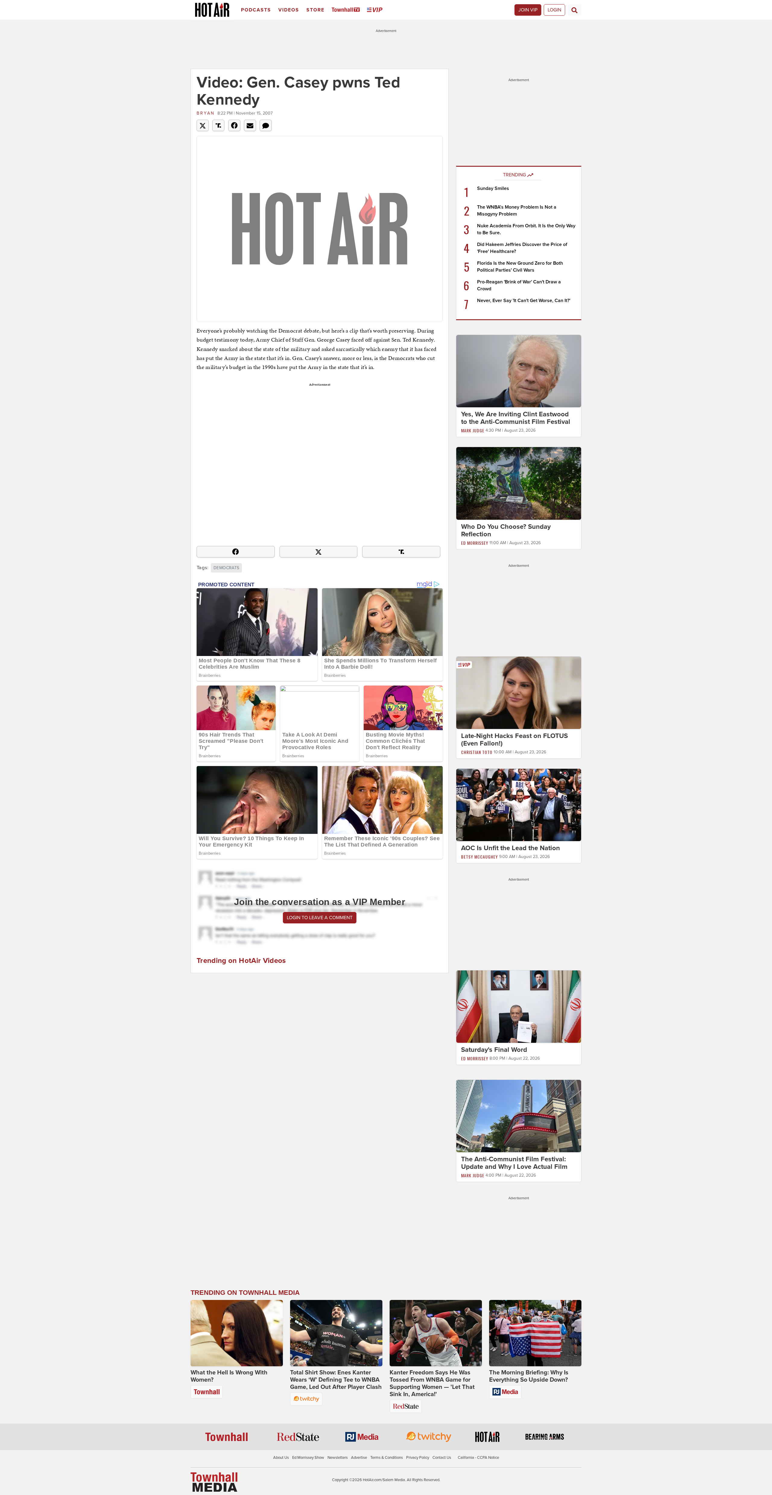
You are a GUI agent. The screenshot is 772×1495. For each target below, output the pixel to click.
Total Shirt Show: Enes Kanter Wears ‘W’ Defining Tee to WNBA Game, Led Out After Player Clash (336, 1380)
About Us (281, 1457)
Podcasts (256, 10)
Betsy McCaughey (479, 856)
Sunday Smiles (493, 188)
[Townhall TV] (347, 10)
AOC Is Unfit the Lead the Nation (510, 848)
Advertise (359, 1457)
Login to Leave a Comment (320, 918)
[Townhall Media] (214, 1481)
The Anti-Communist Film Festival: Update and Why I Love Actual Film (514, 1163)
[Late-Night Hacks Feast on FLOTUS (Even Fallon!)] (518, 692)
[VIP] (376, 10)
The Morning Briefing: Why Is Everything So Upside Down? (528, 1376)
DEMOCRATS (226, 567)
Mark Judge (472, 430)
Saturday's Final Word (494, 1050)
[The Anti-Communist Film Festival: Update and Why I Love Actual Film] (518, 1116)
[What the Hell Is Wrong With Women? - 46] (237, 1333)
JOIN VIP (527, 10)
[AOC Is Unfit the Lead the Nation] (518, 805)
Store (315, 10)
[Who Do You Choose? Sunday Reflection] (518, 483)
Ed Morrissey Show (308, 1457)
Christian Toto (476, 752)
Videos (288, 10)
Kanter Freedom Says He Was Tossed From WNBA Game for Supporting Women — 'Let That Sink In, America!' (432, 1383)
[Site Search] (574, 10)
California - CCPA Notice (478, 1457)
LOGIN (554, 10)
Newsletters (337, 1457)
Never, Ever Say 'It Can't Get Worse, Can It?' (523, 301)
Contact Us (441, 1457)
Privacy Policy (417, 1457)
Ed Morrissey (474, 543)
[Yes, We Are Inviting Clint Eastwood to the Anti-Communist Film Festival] (518, 371)
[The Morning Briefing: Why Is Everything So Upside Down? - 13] (535, 1333)
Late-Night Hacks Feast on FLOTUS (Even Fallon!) (514, 739)
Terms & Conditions (386, 1457)
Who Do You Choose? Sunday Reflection (506, 530)
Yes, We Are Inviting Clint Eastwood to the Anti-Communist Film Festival (515, 418)
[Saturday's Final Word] (518, 1006)
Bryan (206, 113)
